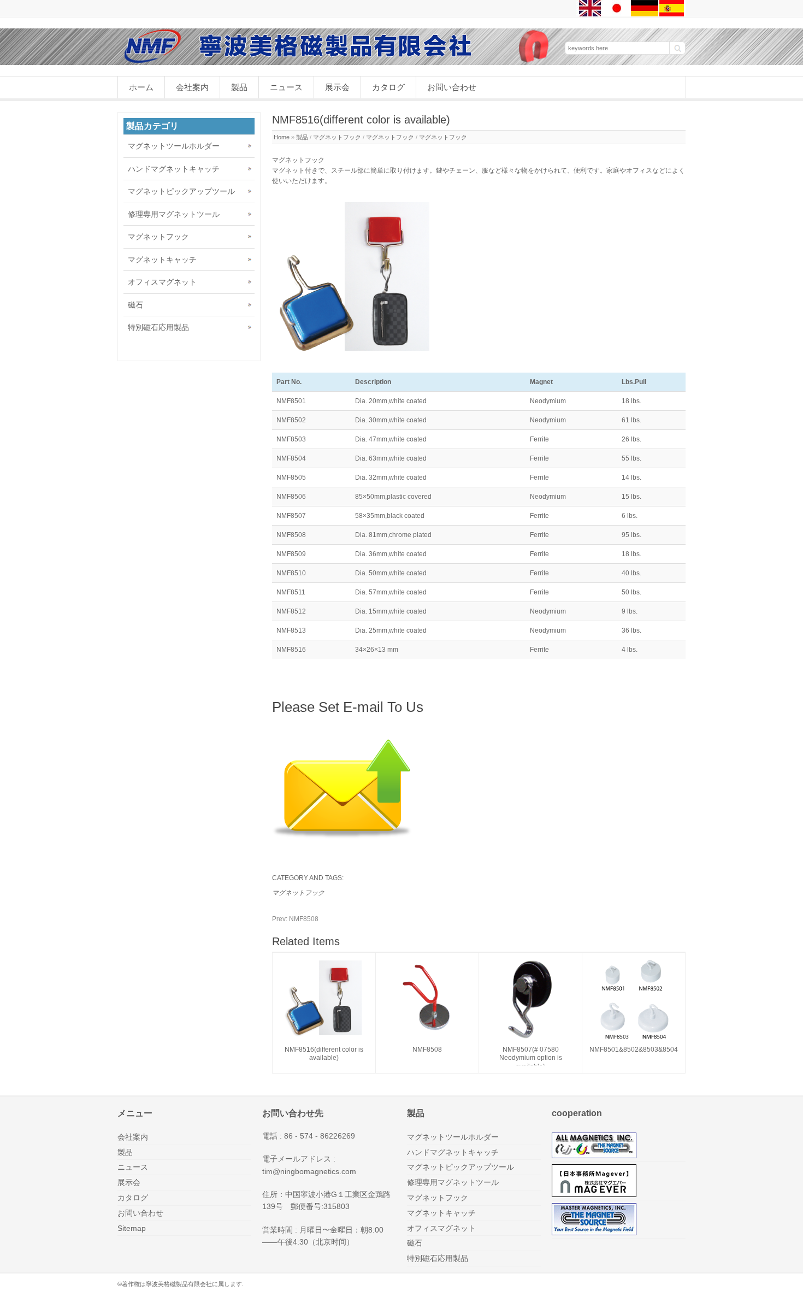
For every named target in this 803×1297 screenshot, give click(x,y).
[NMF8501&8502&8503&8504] (634, 1038)
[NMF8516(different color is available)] (324, 1038)
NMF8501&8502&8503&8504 (633, 1049)
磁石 (135, 304)
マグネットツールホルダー (174, 146)
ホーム (141, 87)
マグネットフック (337, 137)
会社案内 (192, 87)
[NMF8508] (427, 1038)
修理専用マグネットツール (174, 214)
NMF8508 (295, 919)
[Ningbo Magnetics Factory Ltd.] (335, 62)
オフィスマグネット (162, 282)
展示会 (337, 87)
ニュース (286, 87)
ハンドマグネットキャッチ (174, 168)
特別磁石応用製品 (158, 327)
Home (282, 137)
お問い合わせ (451, 87)
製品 (239, 87)
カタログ (388, 87)
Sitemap (131, 1228)
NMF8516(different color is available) (324, 1054)
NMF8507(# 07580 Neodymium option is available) (530, 1058)
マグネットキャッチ (162, 259)
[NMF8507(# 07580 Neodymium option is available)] (530, 1038)
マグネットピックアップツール (181, 191)
